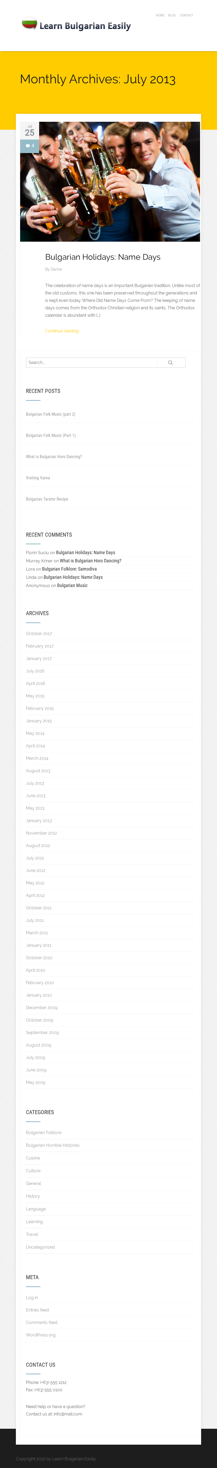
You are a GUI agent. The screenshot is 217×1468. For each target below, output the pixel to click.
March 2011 (37, 932)
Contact (186, 15)
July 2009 (35, 1057)
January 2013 (39, 820)
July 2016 (35, 671)
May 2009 (35, 1082)
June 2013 (36, 795)
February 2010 (40, 982)
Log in (32, 1297)
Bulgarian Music (72, 585)
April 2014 (35, 745)
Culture (33, 1170)
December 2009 (41, 1007)
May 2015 (35, 695)
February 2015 (40, 708)
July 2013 (35, 783)
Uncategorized (40, 1247)
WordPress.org (41, 1334)
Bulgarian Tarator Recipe (47, 499)
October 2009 (39, 1020)
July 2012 (35, 858)
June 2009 (36, 1069)
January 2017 (39, 658)
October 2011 (39, 907)
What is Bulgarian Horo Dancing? (54, 456)
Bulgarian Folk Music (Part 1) (51, 435)
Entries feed (37, 1310)
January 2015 (39, 720)
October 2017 (39, 633)
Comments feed (41, 1322)
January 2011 (38, 945)
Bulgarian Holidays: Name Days (103, 257)
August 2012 (38, 845)
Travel (32, 1234)
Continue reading (62, 330)
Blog (172, 15)
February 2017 (40, 646)
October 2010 (39, 957)
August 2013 (38, 770)
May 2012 (35, 882)
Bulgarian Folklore (43, 1132)
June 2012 (35, 870)
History (33, 1196)
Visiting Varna (38, 477)
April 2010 (35, 970)
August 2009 (38, 1045)
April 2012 (35, 895)
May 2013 (35, 808)
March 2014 (37, 758)
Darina (56, 269)
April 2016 (35, 683)
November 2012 (41, 833)
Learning (34, 1221)
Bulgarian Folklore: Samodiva (69, 569)
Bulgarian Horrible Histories (53, 1145)
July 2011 (35, 920)
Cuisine (33, 1158)
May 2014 (35, 733)
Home (160, 15)
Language (36, 1208)
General (33, 1183)
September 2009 (42, 1032)
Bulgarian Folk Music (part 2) (50, 414)
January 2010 (39, 995)
